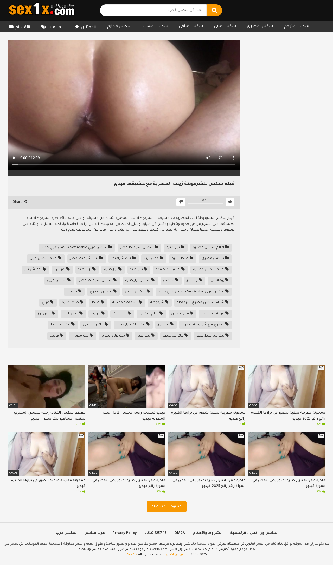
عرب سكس (94, 533)
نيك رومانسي (94, 325)
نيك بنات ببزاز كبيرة (131, 325)
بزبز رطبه (85, 270)
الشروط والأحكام (207, 533)
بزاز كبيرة (173, 248)
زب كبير (193, 280)
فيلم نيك (120, 314)
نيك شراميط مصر (84, 258)
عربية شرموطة (213, 314)
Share (18, 202)
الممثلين (88, 27)
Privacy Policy (125, 533)
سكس (169, 280)
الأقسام (22, 27)
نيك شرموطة (173, 336)
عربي (46, 303)
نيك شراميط (121, 258)
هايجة (55, 336)
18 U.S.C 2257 (155, 533)
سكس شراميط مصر (137, 248)
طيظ (96, 303)
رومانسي (217, 280)
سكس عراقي (191, 26)
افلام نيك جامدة (168, 270)
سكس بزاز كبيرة (138, 280)
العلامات (55, 27)
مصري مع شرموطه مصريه (203, 325)
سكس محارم (119, 26)
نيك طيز (144, 336)
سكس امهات (155, 26)
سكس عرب (66, 533)
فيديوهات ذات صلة (166, 506)
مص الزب (152, 258)
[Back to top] (315, 549)
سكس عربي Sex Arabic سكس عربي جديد (74, 248)
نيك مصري (81, 336)
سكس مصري (260, 26)
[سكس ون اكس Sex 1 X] (41, 10)
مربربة (96, 314)
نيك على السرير (113, 336)
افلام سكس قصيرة (209, 248)
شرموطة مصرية (125, 303)
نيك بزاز (164, 325)
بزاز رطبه (137, 270)
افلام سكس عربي (43, 258)
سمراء (72, 292)
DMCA (180, 533)
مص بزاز (45, 314)
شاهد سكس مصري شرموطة (201, 303)
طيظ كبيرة (181, 258)
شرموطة (157, 303)
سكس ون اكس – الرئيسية (253, 533)
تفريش (60, 270)
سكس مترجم (296, 26)
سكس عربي (225, 26)
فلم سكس (180, 314)
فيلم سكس (149, 314)
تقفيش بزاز (33, 270)
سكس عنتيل (136, 292)
